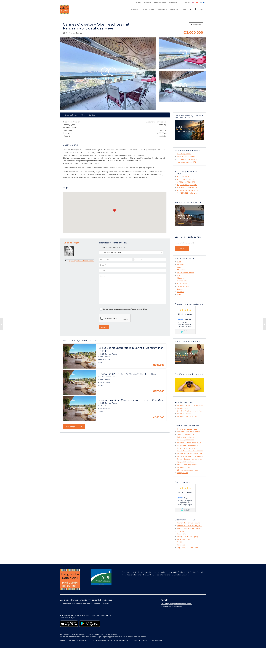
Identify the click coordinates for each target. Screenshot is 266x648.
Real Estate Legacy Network (106, 634)
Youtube (180, 531)
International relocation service (190, 451)
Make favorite (196, 24)
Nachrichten (147, 2)
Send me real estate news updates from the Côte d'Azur (125, 309)
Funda (135, 640)
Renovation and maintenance (189, 459)
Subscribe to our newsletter (188, 432)
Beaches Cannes (184, 414)
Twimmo (158, 640)
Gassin (180, 289)
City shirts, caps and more (187, 470)
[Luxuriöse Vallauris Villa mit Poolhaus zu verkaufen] (264, 324)
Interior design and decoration (189, 454)
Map (83, 115)
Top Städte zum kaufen (187, 159)
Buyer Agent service (185, 440)
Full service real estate (186, 437)
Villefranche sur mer (185, 273)
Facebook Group (184, 539)
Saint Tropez (182, 284)
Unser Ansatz (172, 2)
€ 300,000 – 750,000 (185, 179)
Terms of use (100, 640)
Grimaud (180, 292)
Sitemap (109, 640)
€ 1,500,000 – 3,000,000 (187, 185)
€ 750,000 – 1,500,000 (186, 182)
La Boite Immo (143, 640)
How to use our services (187, 429)
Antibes (180, 264)
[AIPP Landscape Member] (101, 577)
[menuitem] (138, 2)
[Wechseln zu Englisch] (193, 2)
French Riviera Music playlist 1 (189, 523)
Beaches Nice (182, 408)
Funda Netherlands (75, 634)
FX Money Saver (183, 467)
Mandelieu (181, 270)
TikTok (179, 542)
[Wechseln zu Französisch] (204, 2)
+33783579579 (176, 606)
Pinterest (181, 545)
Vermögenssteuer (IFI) (186, 162)
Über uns (187, 2)
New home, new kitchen (187, 445)
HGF (180, 2)
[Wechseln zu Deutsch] (197, 2)
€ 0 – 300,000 (183, 177)
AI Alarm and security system (189, 443)
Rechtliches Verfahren (186, 157)
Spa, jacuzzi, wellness (185, 462)
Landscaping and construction (190, 456)
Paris (179, 295)
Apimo (129, 640)
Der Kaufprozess (184, 154)
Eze (178, 275)
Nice (179, 262)
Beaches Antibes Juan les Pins (189, 411)
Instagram (181, 534)
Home (138, 2)
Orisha (152, 640)
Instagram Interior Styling (187, 537)
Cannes (180, 267)
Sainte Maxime (183, 286)
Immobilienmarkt (159, 2)
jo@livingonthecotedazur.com (81, 261)
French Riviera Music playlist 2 (189, 526)
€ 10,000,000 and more (187, 193)
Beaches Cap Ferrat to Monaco (190, 405)
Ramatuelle (182, 281)
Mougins (180, 278)
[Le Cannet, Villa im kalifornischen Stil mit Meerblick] (1, 324)
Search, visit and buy (185, 434)
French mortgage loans (187, 465)
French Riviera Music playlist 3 (189, 528)
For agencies (182, 473)
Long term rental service (187, 448)
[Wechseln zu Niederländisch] (201, 2)
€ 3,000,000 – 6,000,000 (187, 187)
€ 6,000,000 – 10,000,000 (187, 190)
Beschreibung (71, 115)
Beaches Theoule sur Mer (187, 416)
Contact (92, 115)
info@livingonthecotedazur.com (178, 604)
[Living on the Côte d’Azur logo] (64, 9)
